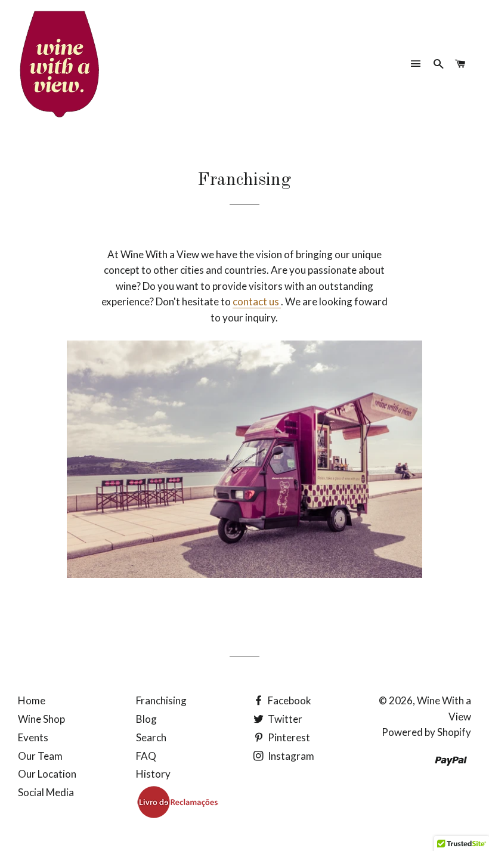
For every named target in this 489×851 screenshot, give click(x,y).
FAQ (146, 756)
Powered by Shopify (426, 732)
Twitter (284, 719)
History (153, 774)
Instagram (290, 756)
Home (31, 700)
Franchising (161, 700)
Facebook (288, 700)
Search (151, 737)
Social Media (46, 792)
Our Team (40, 756)
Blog (146, 719)
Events (33, 737)
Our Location (47, 774)
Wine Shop (41, 719)
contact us (257, 301)
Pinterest (288, 737)
